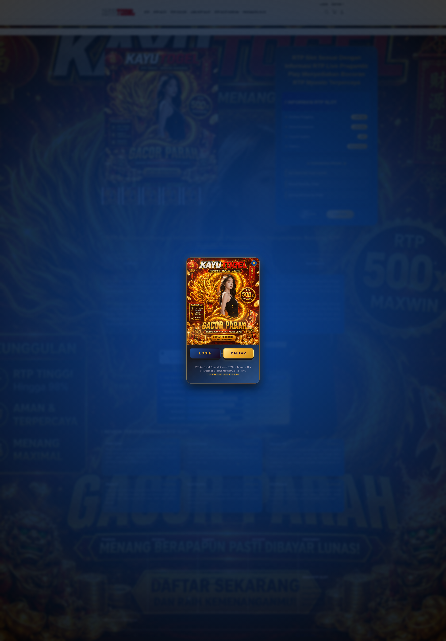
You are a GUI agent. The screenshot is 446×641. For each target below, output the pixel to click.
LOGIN (205, 353)
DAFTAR (238, 353)
